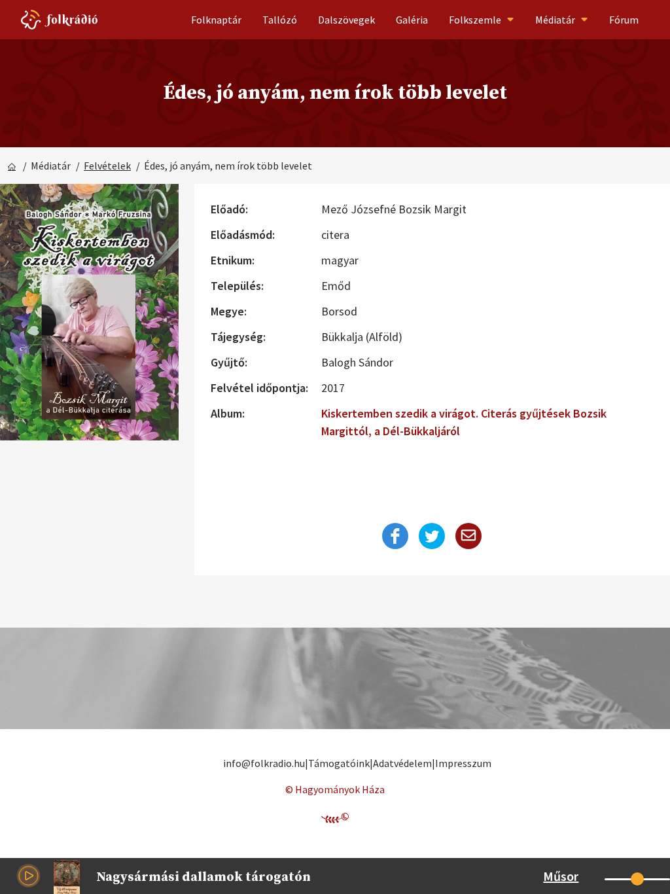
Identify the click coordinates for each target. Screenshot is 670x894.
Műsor (560, 876)
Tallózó (279, 19)
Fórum (624, 19)
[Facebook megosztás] (395, 536)
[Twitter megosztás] (432, 536)
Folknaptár (216, 19)
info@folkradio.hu (264, 763)
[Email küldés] (468, 536)
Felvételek (107, 165)
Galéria (412, 19)
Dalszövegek (346, 19)
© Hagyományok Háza (335, 789)
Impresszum (463, 763)
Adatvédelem (402, 763)
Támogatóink (339, 763)
